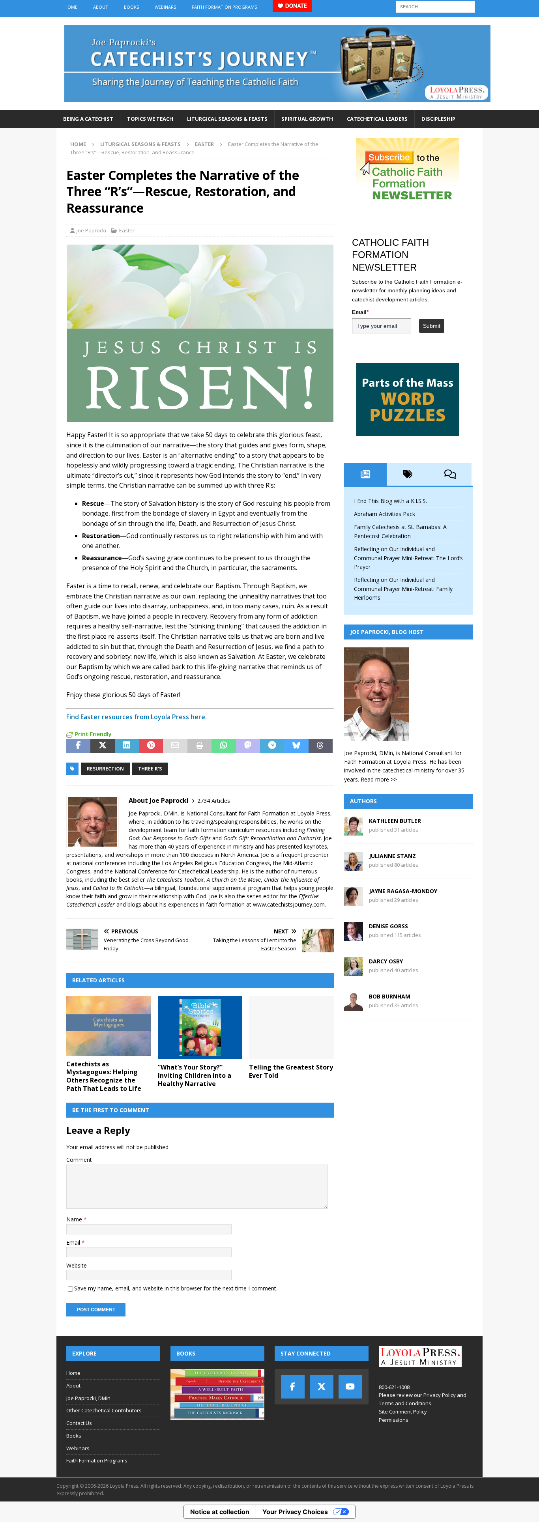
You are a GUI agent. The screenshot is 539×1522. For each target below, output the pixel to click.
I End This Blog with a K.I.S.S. (390, 501)
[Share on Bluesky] (296, 746)
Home (70, 7)
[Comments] (450, 474)
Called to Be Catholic (118, 888)
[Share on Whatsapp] (223, 746)
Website (76, 1265)
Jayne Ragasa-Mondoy (403, 891)
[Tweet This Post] (102, 746)
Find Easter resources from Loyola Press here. (136, 716)
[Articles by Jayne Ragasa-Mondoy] (353, 901)
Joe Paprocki (91, 230)
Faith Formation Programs (224, 7)
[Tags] (408, 474)
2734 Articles (213, 800)
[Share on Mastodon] (248, 746)
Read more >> (379, 779)
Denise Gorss (388, 926)
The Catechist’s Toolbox (175, 879)
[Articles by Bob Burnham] (353, 1006)
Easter (127, 230)
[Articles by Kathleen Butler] (353, 831)
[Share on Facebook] (78, 746)
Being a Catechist (88, 118)
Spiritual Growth (307, 118)
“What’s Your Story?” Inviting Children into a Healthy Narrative (194, 1075)
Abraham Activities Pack (384, 514)
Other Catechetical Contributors (104, 1410)
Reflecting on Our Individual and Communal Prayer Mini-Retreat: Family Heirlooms (403, 588)
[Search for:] (435, 6)
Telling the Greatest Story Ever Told (291, 1071)
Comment (79, 1159)
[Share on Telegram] (272, 746)
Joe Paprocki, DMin (88, 1398)
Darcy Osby (386, 961)
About (100, 7)
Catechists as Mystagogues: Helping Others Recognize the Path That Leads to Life (103, 1076)
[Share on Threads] (321, 746)
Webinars (165, 7)
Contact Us (79, 1423)
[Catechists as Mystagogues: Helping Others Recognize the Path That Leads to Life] (108, 1026)
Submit (431, 326)
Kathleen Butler (395, 821)
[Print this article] (199, 746)
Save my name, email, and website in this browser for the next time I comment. (175, 1288)
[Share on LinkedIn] (127, 746)
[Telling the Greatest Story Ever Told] (291, 1027)
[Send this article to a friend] (175, 746)
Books (131, 7)
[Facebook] (293, 1387)
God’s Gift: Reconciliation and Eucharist (272, 838)
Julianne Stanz (392, 856)
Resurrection (105, 768)
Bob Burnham (389, 996)
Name (75, 1219)
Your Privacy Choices (295, 1512)
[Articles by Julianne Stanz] (353, 866)
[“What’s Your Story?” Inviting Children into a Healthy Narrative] (200, 1027)
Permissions (393, 1419)
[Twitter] (321, 1387)
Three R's (150, 768)
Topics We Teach (150, 118)
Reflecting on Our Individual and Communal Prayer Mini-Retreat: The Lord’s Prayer (408, 557)
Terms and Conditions (405, 1403)
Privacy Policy (439, 1395)
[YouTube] (350, 1387)
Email (74, 1242)
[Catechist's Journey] (277, 105)
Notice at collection (219, 1512)
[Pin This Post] (151, 746)
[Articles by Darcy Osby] (353, 971)
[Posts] (365, 474)
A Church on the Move (234, 879)
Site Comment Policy (403, 1411)
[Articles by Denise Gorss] (353, 936)
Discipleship (438, 118)
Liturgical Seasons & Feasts (227, 118)
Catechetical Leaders (377, 118)
